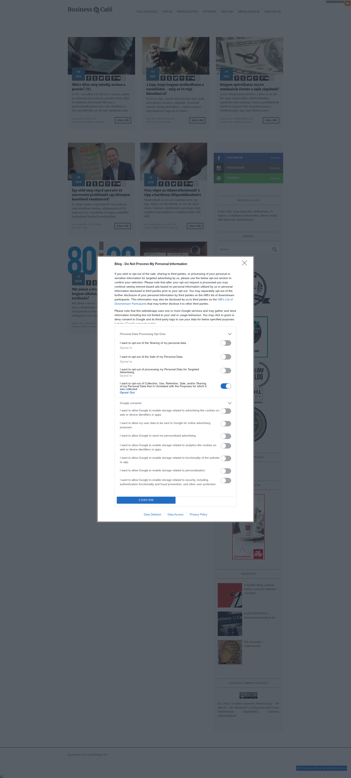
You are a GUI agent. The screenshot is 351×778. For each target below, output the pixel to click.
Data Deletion (152, 514)
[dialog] (175, 389)
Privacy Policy (198, 514)
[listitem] (175, 334)
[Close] (246, 264)
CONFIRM (146, 500)
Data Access (175, 514)
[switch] (226, 343)
